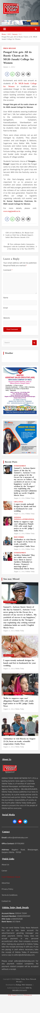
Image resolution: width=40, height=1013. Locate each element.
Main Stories (19, 537)
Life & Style (18, 502)
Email (5, 308)
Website (6, 318)
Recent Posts (11, 462)
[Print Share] (28, 74)
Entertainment (20, 466)
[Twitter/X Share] (18, 74)
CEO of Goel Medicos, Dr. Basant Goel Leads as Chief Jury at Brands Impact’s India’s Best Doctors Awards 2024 (19, 235)
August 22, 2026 (19, 498)
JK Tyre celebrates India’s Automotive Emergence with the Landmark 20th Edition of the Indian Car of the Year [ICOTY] (19, 246)
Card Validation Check (11, 877)
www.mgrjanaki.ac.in (11, 211)
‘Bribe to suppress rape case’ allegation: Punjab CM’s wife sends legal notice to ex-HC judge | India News (24, 526)
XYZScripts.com (27, 995)
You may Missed (11, 579)
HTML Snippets (12, 995)
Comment (7, 270)
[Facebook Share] (7, 74)
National (17, 518)
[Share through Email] (23, 74)
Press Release (9, 48)
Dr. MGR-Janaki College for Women (20, 85)
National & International (24, 519)
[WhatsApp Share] (12, 74)
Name (5, 298)
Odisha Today (30, 498)
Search (34, 342)
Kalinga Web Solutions (24, 985)
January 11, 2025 (8, 67)
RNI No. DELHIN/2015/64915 (22, 989)
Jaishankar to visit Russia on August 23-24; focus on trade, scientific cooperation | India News (25, 543)
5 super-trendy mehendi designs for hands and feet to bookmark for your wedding (25, 508)
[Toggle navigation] (4, 29)
